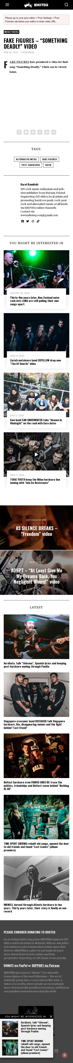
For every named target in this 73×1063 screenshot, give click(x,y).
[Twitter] (32, 132)
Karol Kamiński (29, 184)
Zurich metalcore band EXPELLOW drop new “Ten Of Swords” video (35, 361)
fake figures (49, 159)
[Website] (38, 221)
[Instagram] (33, 221)
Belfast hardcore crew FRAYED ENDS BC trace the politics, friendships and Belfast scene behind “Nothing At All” (36, 785)
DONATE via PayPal (15, 965)
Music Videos (11, 31)
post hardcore (31, 164)
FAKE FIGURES (19, 62)
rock (48, 164)
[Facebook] (19, 132)
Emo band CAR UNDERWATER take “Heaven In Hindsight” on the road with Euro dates (36, 421)
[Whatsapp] (39, 132)
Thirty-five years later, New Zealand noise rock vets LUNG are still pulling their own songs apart (34, 300)
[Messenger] (26, 132)
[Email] (53, 132)
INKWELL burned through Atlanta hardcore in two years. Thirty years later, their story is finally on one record (35, 908)
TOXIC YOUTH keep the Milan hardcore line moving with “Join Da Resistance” (35, 481)
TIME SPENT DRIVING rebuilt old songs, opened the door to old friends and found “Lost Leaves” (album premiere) (35, 1047)
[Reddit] (46, 132)
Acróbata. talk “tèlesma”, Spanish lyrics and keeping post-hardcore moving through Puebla (36, 1026)
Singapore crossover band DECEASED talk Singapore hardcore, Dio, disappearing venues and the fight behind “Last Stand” (34, 724)
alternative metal (26, 159)
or (29, 965)
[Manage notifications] (65, 1055)
